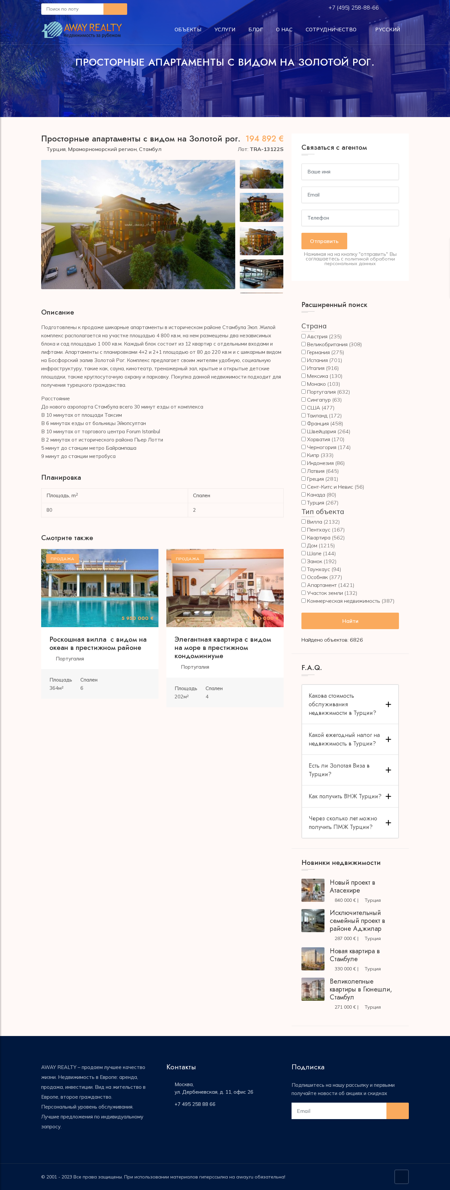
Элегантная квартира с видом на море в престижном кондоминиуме (223, 647)
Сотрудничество (331, 29)
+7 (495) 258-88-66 (354, 7)
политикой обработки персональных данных (359, 261)
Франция (318, 423)
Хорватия (318, 439)
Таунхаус (318, 569)
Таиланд (317, 415)
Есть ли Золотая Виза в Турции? (339, 769)
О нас (284, 29)
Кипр (313, 455)
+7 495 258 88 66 (195, 1104)
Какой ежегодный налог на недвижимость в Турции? (344, 739)
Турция (56, 149)
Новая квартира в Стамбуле (355, 955)
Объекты (188, 29)
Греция (315, 478)
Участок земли (325, 593)
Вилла (314, 521)
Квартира (318, 537)
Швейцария (321, 431)
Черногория (321, 447)
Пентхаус (318, 529)
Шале (314, 553)
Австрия (317, 336)
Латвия (315, 471)
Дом (312, 545)
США (313, 407)
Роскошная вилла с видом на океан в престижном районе (98, 643)
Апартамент (322, 585)
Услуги (225, 29)
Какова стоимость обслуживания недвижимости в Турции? (342, 704)
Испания (317, 360)
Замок (314, 561)
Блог (255, 29)
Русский (387, 29)
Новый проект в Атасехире (352, 886)
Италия (315, 368)
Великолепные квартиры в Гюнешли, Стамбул (361, 989)
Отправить (324, 241)
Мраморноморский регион (102, 149)
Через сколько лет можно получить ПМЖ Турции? (343, 822)
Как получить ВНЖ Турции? (345, 796)
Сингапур (319, 399)
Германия (318, 352)
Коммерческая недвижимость (343, 600)
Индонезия (320, 463)
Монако (316, 384)
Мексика (317, 376)
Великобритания (327, 344)
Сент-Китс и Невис (330, 486)
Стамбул (150, 149)
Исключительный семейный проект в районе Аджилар (357, 920)
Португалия (70, 659)
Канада (316, 494)
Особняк (317, 577)
